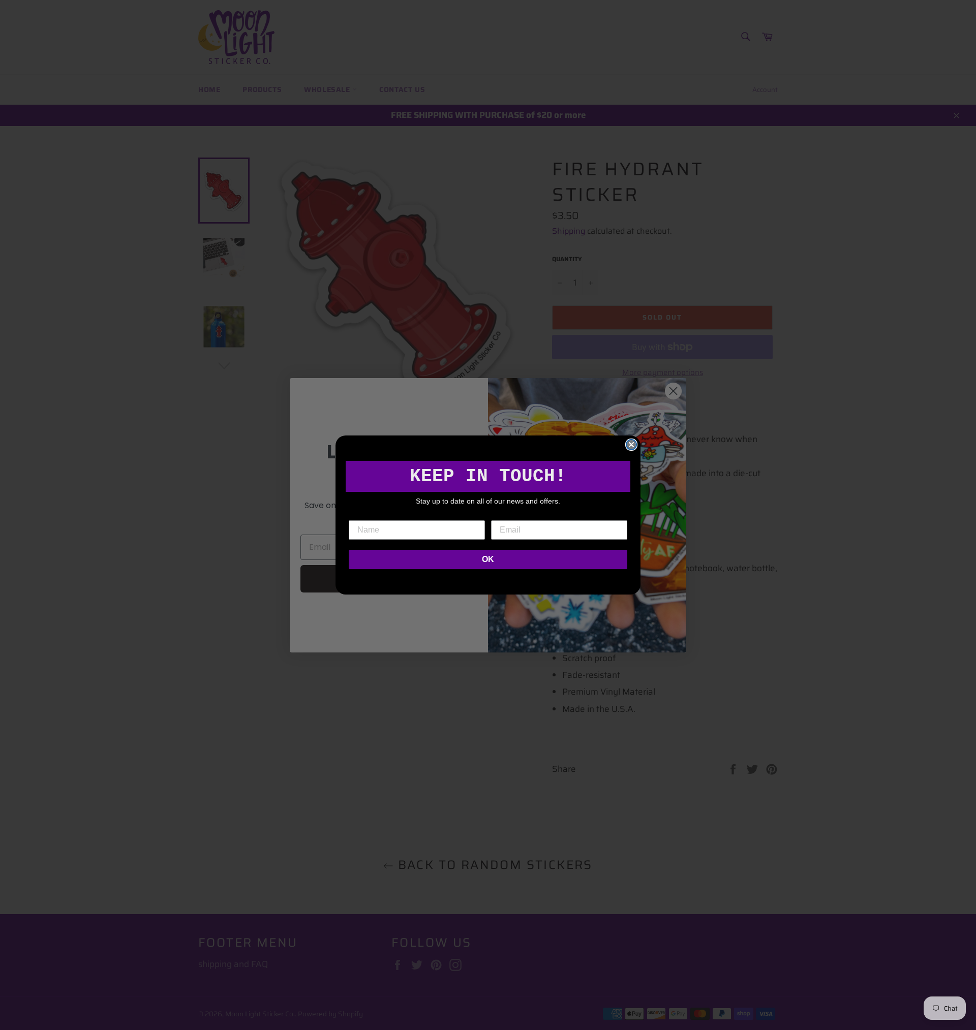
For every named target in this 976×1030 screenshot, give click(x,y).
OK (488, 559)
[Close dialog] (631, 445)
